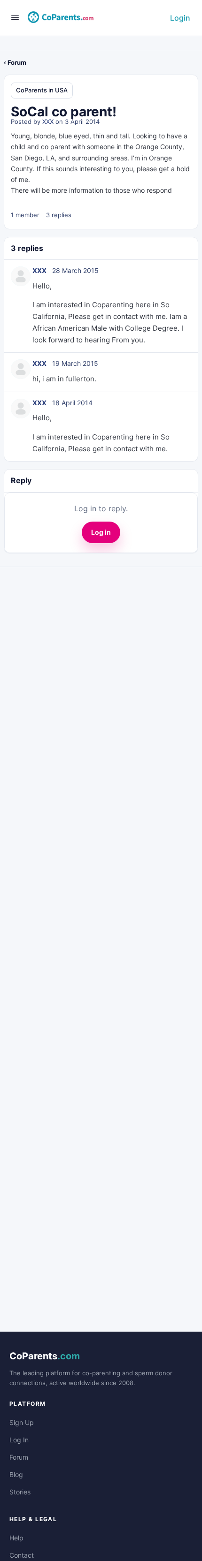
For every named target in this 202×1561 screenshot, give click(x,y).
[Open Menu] (15, 17)
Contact (21, 1555)
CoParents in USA (42, 90)
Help (16, 1538)
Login (180, 18)
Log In (19, 1440)
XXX (48, 121)
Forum (18, 1457)
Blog (16, 1474)
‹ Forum (15, 62)
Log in (101, 532)
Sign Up (21, 1422)
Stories (20, 1492)
